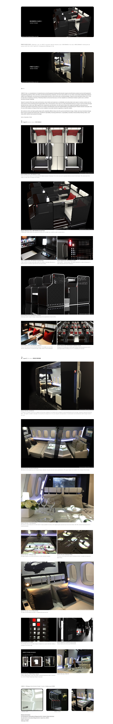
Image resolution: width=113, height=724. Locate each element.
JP (21, 88)
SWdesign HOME (25, 720)
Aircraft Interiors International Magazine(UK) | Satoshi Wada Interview (37, 716)
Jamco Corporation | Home (26, 117)
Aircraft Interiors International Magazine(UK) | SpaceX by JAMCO (35, 717)
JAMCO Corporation (25, 719)
